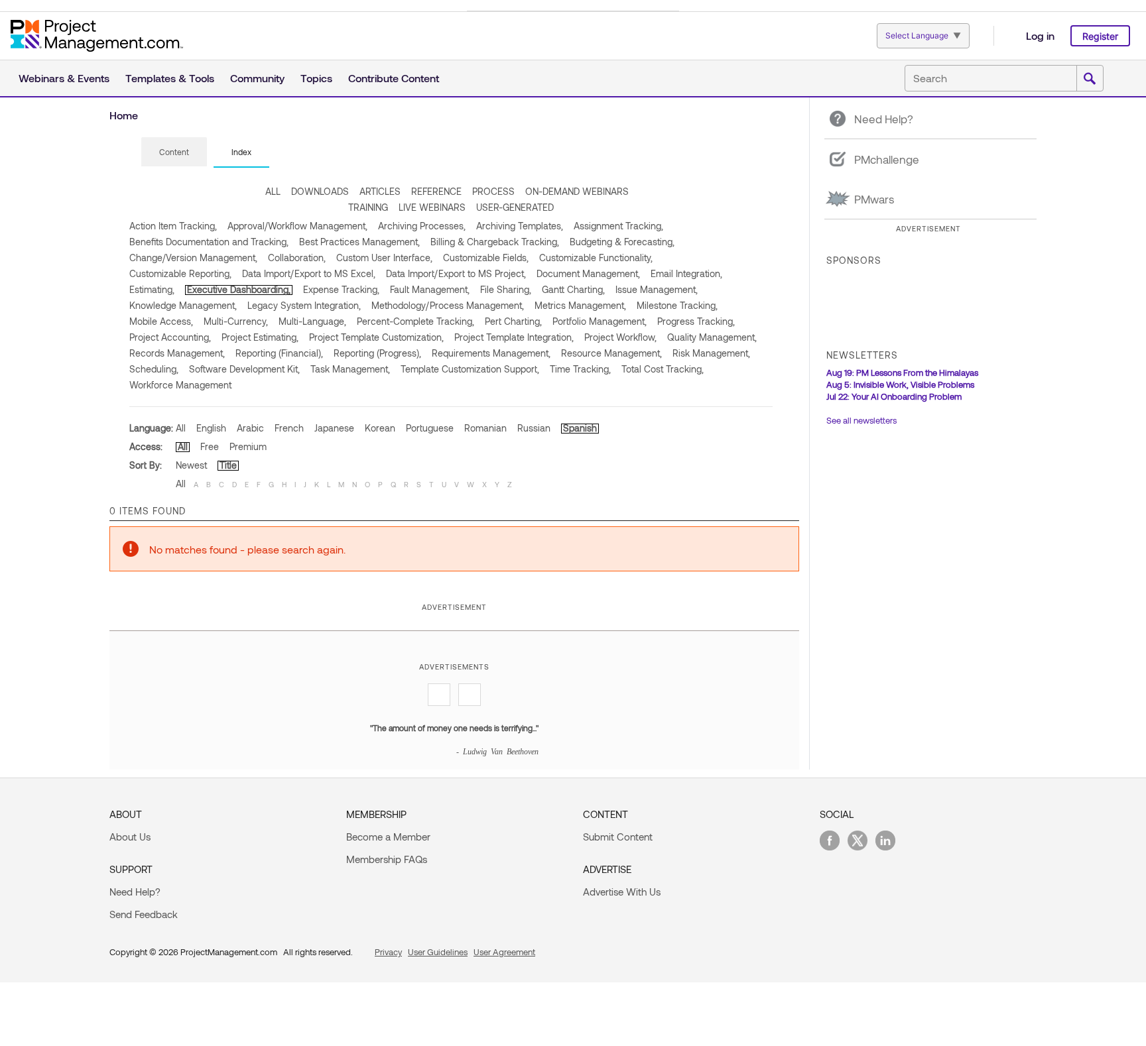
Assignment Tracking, (618, 225)
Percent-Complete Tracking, (415, 321)
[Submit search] (1089, 79)
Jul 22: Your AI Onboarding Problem (894, 396)
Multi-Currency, (236, 321)
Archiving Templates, (519, 225)
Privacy (388, 952)
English (211, 428)
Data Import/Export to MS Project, (456, 273)
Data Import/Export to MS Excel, (308, 273)
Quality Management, (712, 337)
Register (1100, 36)
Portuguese (430, 428)
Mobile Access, (161, 321)
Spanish (580, 428)
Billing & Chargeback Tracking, (494, 241)
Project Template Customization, (376, 337)
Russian (533, 428)
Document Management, (588, 273)
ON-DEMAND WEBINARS (577, 191)
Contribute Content (393, 78)
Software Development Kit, (244, 369)
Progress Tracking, (696, 321)
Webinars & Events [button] (64, 78)
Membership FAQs (386, 859)
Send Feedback (143, 914)
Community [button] (257, 78)
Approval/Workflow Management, (297, 225)
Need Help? (134, 892)
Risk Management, (711, 353)
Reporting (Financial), (279, 353)
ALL (273, 191)
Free (209, 446)
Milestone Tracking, (677, 305)
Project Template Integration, (514, 337)
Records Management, (177, 353)
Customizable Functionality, (596, 257)
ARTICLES (380, 191)
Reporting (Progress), (377, 353)
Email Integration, (686, 273)
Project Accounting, (170, 337)
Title (228, 465)
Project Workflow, (620, 337)
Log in (1040, 35)
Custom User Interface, (384, 257)
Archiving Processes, (422, 225)
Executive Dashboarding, (238, 289)
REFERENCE (436, 191)
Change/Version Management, (193, 257)
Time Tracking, (580, 369)
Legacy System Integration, (304, 305)
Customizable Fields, (486, 257)
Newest (191, 465)
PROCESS (493, 191)
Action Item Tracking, (173, 225)
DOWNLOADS (320, 191)
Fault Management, (430, 289)
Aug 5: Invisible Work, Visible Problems (900, 384)
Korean (380, 428)
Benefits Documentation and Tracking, (208, 241)
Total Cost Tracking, (662, 369)
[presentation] (174, 151)
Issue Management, (656, 289)
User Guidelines (438, 952)
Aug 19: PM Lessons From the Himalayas (902, 372)
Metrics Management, (580, 305)
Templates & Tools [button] (169, 78)
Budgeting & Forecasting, (622, 241)
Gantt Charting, (573, 289)
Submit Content (618, 837)
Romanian (485, 428)
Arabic (250, 428)
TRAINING (368, 207)
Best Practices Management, (359, 241)
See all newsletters (861, 420)
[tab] (174, 152)
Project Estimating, (260, 337)
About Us (130, 837)
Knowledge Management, (183, 305)
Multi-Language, (312, 321)
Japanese (334, 428)
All (181, 428)
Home (123, 115)
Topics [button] (316, 78)
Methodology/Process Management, (447, 305)
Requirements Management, (491, 353)
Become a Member (388, 837)
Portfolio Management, (599, 321)
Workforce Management (180, 384)
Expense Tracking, (341, 289)
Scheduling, (153, 369)
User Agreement (504, 952)
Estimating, (151, 289)
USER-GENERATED (515, 207)
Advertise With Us (622, 892)
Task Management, (350, 369)
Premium (248, 446)
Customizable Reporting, (180, 273)
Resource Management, (611, 353)
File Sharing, (505, 289)
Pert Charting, (513, 321)
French (289, 428)
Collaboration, (297, 257)
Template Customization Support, (470, 369)
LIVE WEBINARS (432, 207)
